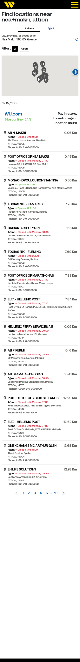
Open (24, 48)
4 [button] (41, 493)
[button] (62, 493)
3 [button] (35, 493)
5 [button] (47, 493)
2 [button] (29, 493)
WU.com (13, 114)
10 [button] (55, 493)
